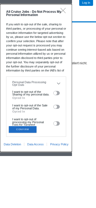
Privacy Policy (59, 144)
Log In (86, 2)
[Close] (64, 12)
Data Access (35, 144)
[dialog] (36, 78)
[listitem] (36, 83)
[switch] (56, 93)
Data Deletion (12, 144)
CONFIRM (22, 129)
